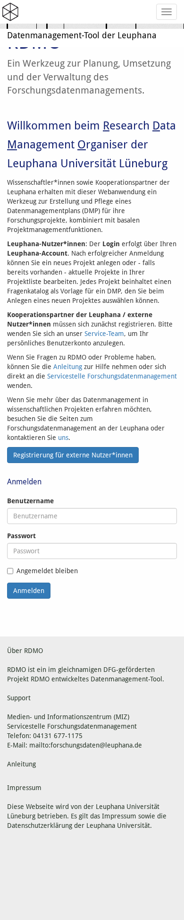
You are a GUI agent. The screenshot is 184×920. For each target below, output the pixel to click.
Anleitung (67, 366)
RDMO (40, 679)
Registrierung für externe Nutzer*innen (73, 455)
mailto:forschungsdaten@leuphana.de (85, 745)
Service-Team (104, 333)
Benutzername (30, 501)
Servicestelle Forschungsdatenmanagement (112, 376)
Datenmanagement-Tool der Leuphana (82, 35)
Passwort (21, 536)
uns (63, 437)
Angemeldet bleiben (47, 571)
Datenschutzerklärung (39, 825)
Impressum (119, 816)
